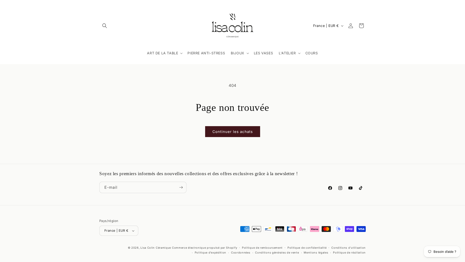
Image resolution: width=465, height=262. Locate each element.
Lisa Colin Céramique (155, 247)
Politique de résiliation (349, 252)
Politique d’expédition (210, 252)
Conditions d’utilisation (348, 247)
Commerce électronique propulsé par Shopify (204, 247)
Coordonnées (240, 252)
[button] (104, 25)
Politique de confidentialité (307, 247)
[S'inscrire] (181, 187)
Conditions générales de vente (277, 252)
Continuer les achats (232, 131)
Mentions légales (316, 252)
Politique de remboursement (262, 247)
